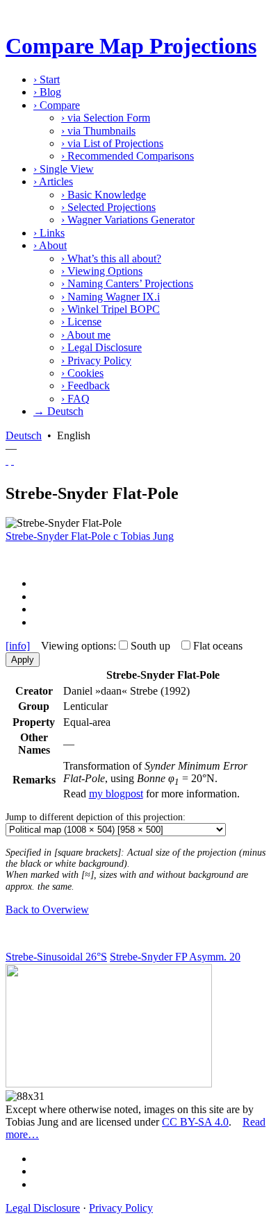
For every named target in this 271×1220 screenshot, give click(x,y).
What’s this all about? (111, 258)
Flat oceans (218, 646)
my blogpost (116, 793)
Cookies (82, 373)
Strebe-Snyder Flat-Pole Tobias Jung (90, 536)
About (50, 245)
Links (49, 233)
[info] (18, 646)
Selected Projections (108, 207)
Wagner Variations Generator (128, 220)
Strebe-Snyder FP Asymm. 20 (175, 957)
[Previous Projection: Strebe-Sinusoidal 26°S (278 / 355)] (7, 460)
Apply (22, 659)
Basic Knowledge (103, 195)
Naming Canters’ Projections (127, 283)
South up (150, 646)
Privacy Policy (96, 360)
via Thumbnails (98, 131)
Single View (63, 169)
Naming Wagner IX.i (110, 297)
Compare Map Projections (131, 45)
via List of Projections (112, 143)
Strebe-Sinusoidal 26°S (56, 957)
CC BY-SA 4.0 (195, 1122)
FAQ (75, 399)
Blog (47, 92)
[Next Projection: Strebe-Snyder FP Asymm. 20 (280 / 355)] (12, 460)
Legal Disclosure (101, 347)
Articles (53, 181)
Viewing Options (101, 271)
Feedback (85, 385)
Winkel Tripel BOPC (110, 309)
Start (46, 79)
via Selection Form (105, 118)
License (81, 322)
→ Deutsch (58, 411)
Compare (56, 105)
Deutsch (24, 435)
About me (85, 335)
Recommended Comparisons (127, 156)
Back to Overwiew (47, 909)
